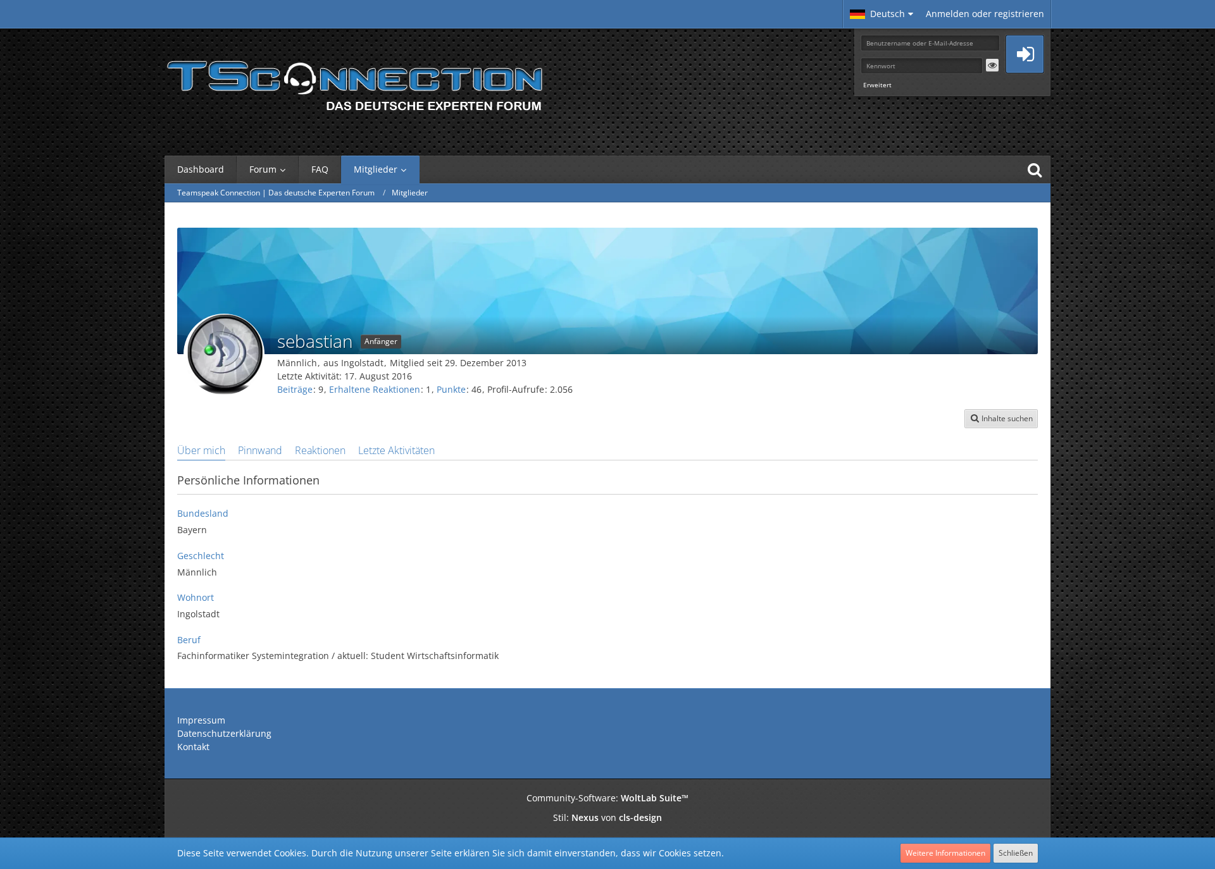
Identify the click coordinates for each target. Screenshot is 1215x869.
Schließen (1016, 852)
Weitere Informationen (945, 852)
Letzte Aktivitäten (396, 450)
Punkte (451, 389)
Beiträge (295, 389)
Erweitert (877, 84)
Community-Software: (607, 798)
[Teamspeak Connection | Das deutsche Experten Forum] (354, 82)
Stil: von (607, 817)
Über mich (201, 450)
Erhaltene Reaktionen (374, 389)
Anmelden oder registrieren (985, 14)
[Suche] (1034, 169)
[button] (881, 14)
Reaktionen (320, 450)
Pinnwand (260, 450)
